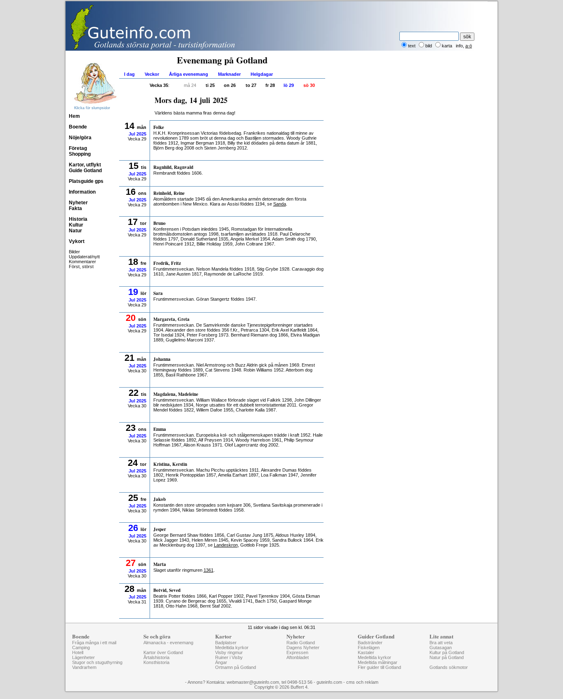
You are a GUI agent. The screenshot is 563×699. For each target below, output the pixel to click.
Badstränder (370, 642)
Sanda (279, 203)
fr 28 (270, 85)
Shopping (80, 154)
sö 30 (309, 85)
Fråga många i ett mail (94, 642)
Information (82, 192)
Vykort (76, 241)
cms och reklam (362, 682)
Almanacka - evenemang (168, 642)
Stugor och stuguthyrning (97, 662)
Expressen (297, 652)
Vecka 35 (159, 85)
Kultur (76, 225)
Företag (78, 148)
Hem (74, 116)
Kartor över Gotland (163, 652)
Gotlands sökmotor (448, 667)
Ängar (221, 662)
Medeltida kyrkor (232, 647)
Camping (81, 647)
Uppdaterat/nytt (84, 256)
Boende (78, 127)
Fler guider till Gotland (379, 667)
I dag (129, 74)
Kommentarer (82, 261)
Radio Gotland (300, 642)
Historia (78, 219)
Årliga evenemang (188, 74)
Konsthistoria (156, 662)
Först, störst (81, 266)
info (459, 45)
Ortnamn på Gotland (235, 667)
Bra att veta (441, 642)
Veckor (152, 74)
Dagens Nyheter (302, 647)
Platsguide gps (86, 181)
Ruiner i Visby (229, 657)
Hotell (77, 652)
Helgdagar (262, 74)
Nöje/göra (80, 137)
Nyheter (78, 203)
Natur (75, 231)
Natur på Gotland (446, 657)
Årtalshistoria (156, 657)
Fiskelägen (369, 647)
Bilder (74, 251)
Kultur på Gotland (446, 652)
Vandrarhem (84, 667)
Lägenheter (83, 657)
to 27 (251, 85)
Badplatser (226, 642)
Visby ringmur (229, 652)
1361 (208, 570)
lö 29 (289, 85)
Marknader (229, 74)
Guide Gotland (85, 170)
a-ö (468, 45)
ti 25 (210, 85)
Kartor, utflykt (85, 165)
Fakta (75, 208)
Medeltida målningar (377, 662)
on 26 (230, 85)
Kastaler (366, 652)
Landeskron (226, 544)
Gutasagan (440, 647)
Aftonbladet (297, 657)
